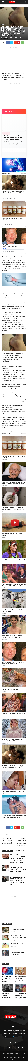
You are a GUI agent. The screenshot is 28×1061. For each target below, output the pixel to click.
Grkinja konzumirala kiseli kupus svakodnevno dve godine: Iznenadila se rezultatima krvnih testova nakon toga (21, 841)
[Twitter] (9, 1047)
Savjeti (6, 5)
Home (2, 5)
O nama (3, 1053)
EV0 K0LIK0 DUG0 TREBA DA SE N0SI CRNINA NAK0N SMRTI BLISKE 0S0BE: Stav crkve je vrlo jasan (17, 880)
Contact (24, 1053)
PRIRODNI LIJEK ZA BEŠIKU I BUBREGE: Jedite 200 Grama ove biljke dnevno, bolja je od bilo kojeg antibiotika (8, 840)
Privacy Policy (18, 1053)
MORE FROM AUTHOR (19, 850)
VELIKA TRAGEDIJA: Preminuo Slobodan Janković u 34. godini (7, 995)
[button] (26, 2)
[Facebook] (5, 1047)
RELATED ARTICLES (7, 850)
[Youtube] (22, 1047)
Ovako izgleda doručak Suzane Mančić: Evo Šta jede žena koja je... (18, 937)
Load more (13, 959)
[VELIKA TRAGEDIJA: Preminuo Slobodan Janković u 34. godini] (7, 988)
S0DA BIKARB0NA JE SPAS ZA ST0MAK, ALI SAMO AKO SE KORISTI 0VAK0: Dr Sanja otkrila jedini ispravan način (18, 869)
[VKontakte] (18, 1047)
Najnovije (4, 858)
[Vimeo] (14, 1047)
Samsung (4, 37)
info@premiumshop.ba (17, 1036)
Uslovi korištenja (10, 1053)
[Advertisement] (14, 60)
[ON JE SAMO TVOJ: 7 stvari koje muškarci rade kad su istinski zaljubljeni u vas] (5, 945)
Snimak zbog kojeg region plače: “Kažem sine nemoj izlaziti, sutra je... (17, 952)
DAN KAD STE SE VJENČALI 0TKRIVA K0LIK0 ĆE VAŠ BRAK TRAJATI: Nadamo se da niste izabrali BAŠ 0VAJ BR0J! (18, 858)
